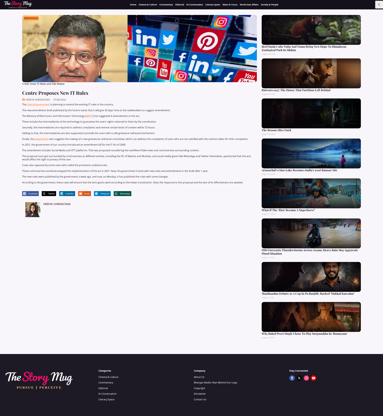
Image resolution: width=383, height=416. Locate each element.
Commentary (166, 4)
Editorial (179, 4)
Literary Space (212, 4)
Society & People (269, 4)
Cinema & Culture (148, 4)
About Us (199, 377)
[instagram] (306, 378)
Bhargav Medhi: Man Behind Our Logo (215, 382)
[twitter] (299, 378)
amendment (42, 139)
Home (133, 4)
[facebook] (292, 378)
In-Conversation (194, 4)
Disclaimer (200, 393)
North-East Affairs (249, 4)
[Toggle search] (379, 5)
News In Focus (229, 4)
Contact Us (200, 399)
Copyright (199, 388)
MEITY (89, 116)
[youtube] (313, 378)
